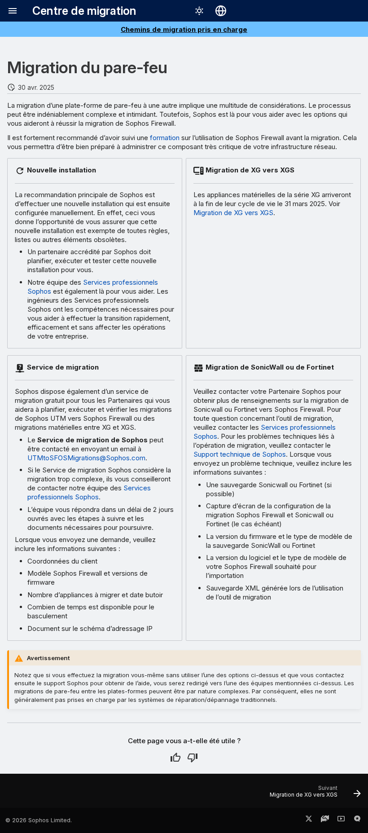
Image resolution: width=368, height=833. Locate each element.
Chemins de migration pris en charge (184, 29)
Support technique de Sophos (239, 454)
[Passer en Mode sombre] (199, 11)
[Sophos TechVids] (341, 820)
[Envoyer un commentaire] (357, 820)
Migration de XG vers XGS (233, 212)
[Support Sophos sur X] (309, 820)
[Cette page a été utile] (175, 757)
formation (165, 137)
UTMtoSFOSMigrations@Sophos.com (86, 458)
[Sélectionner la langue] (221, 11)
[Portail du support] (325, 820)
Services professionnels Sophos (89, 492)
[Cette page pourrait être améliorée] (192, 757)
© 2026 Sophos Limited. (38, 820)
